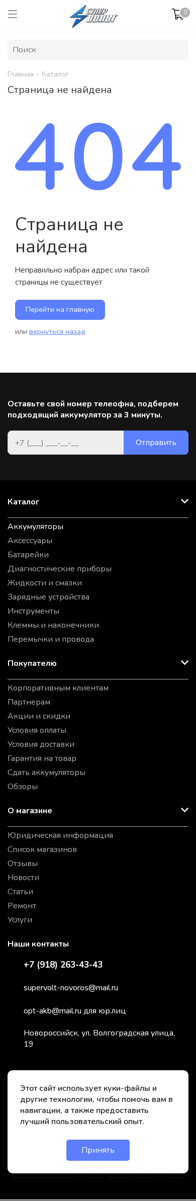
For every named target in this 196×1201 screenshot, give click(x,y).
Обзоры (23, 786)
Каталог (23, 501)
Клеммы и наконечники (53, 625)
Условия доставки (41, 744)
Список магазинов (42, 849)
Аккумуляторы (35, 526)
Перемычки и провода (51, 639)
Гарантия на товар (42, 758)
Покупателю (32, 663)
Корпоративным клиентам (58, 688)
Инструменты (33, 611)
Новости (23, 877)
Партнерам (29, 702)
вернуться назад (57, 331)
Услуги (20, 919)
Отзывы (23, 863)
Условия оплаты (37, 730)
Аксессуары (30, 540)
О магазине (30, 810)
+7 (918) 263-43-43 (63, 965)
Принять (98, 1150)
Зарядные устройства (48, 597)
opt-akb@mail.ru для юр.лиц (75, 1010)
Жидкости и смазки (45, 582)
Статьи (20, 891)
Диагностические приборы (60, 568)
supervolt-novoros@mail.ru (71, 988)
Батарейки (28, 554)
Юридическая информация (60, 835)
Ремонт (22, 905)
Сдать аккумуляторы (46, 772)
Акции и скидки (39, 716)
